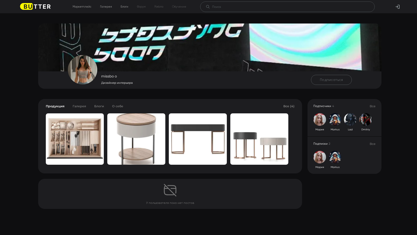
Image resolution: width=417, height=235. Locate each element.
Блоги (124, 6)
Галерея (106, 6)
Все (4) (288, 106)
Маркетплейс (82, 6)
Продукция (55, 106)
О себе (117, 106)
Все (373, 106)
